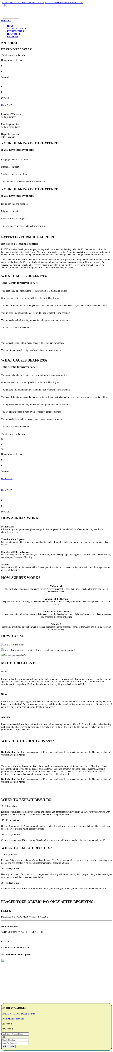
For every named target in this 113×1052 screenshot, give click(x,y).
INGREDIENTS (36, 2)
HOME (5, 2)
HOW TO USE (52, 2)
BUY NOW (77, 2)
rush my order (8, 1046)
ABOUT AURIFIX (18, 2)
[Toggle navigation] (2, 18)
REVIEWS (65, 2)
